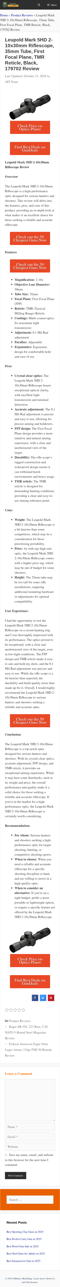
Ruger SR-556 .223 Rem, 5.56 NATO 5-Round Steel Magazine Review (26, 1032)
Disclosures (32, 1282)
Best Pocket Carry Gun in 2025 (24, 1239)
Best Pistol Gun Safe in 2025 (23, 1246)
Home (4, 15)
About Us (50, 1278)
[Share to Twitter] (43, 1000)
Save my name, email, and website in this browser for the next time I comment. (29, 1160)
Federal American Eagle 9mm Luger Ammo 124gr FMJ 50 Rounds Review (28, 1050)
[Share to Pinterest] (51, 1000)
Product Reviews (22, 15)
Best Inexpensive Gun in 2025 (23, 1261)
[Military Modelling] (11, 5)
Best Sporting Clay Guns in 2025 (25, 1232)
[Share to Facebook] (35, 1000)
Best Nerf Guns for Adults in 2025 (26, 1253)
